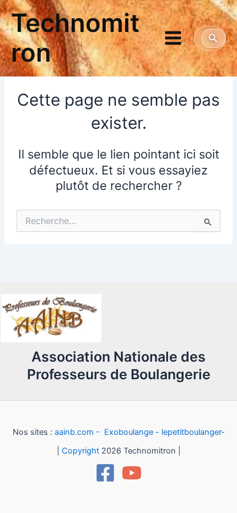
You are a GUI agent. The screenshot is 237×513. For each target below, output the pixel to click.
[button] (213, 38)
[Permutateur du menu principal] (173, 38)
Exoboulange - (131, 432)
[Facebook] (105, 473)
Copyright (80, 451)
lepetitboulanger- (193, 432)
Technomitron (75, 38)
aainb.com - (78, 432)
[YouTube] (132, 473)
